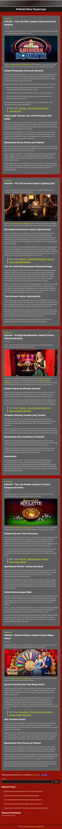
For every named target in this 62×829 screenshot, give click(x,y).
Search (4, 779)
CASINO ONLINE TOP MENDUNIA (21, 64)
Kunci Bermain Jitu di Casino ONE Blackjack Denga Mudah (21, 795)
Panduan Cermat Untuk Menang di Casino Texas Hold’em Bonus (23, 791)
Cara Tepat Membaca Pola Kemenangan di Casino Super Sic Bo (23, 800)
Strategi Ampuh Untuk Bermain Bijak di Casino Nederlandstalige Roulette (26, 808)
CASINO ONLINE (8, 18)
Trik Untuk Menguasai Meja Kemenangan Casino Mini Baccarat (23, 804)
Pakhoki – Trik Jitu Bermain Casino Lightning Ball (29, 183)
